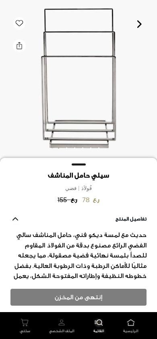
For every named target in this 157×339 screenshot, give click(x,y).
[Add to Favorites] (19, 23)
